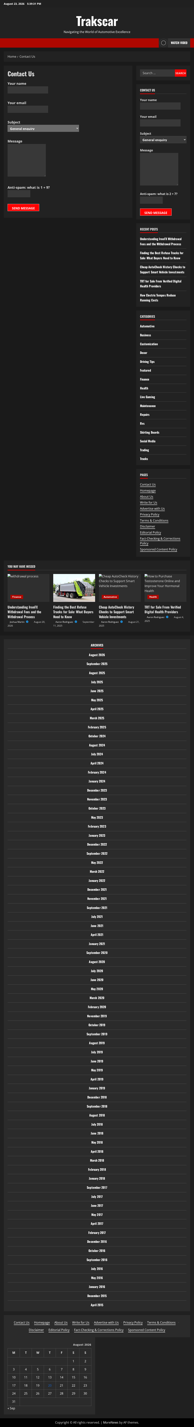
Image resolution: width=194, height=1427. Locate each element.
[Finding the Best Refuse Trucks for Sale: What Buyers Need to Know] (74, 588)
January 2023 (97, 835)
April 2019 (97, 1079)
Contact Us (148, 484)
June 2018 (97, 1133)
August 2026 (97, 655)
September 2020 (96, 952)
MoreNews (110, 1422)
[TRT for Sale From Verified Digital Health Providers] (165, 588)
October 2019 (96, 1025)
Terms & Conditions (154, 520)
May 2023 (97, 817)
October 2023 (97, 808)
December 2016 (97, 1241)
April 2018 (97, 1151)
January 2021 (97, 943)
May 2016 (97, 1277)
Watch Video (179, 42)
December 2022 (97, 844)
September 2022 (97, 853)
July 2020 (97, 971)
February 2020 (97, 1007)
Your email (17, 103)
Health (144, 388)
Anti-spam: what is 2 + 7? (159, 194)
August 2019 (97, 1043)
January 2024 (97, 781)
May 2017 (97, 1214)
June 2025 (97, 691)
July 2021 (97, 916)
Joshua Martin (17, 621)
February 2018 (97, 1169)
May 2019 (97, 1070)
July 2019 (97, 1052)
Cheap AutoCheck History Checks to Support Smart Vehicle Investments (116, 612)
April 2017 (97, 1223)
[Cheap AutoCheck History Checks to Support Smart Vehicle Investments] (120, 588)
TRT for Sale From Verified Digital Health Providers (163, 609)
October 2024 (97, 736)
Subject (14, 122)
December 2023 (97, 790)
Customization (149, 344)
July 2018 (97, 1124)
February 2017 (97, 1232)
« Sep (11, 1408)
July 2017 (97, 1196)
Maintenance (148, 405)
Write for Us (148, 502)
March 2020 (97, 997)
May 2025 (97, 700)
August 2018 (97, 1115)
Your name (17, 83)
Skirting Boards (150, 432)
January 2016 (97, 1286)
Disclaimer (147, 526)
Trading (144, 450)
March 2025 (97, 718)
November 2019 (97, 1016)
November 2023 (97, 799)
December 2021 (97, 889)
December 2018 (97, 1097)
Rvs (142, 423)
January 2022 (97, 880)
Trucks (144, 458)
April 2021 (97, 934)
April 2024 (97, 763)
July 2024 (97, 754)
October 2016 (96, 1250)
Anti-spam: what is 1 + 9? (29, 187)
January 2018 (97, 1178)
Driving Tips (147, 361)
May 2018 (97, 1142)
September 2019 (97, 1034)
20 (50, 1385)
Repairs (145, 414)
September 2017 (97, 1187)
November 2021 (97, 898)
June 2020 (97, 979)
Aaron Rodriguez (65, 621)
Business (145, 335)
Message (15, 141)
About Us (146, 497)
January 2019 (97, 1088)
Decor (143, 352)
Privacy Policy (149, 514)
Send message (23, 208)
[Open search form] (155, 43)
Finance (144, 379)
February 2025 (97, 727)
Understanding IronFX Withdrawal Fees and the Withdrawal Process (24, 612)
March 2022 (97, 871)
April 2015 (97, 1305)
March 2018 (97, 1160)
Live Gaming (147, 397)
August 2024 (97, 745)
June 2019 (97, 1061)
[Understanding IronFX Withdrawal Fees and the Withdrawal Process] (28, 588)
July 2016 (97, 1268)
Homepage (148, 490)
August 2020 (97, 961)
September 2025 (97, 663)
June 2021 (97, 925)
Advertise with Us (152, 508)
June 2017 (97, 1205)
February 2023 (97, 826)
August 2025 (97, 673)
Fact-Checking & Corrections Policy (99, 1330)
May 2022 (97, 862)
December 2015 (97, 1295)
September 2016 (97, 1259)
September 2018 (97, 1106)
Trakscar (97, 20)
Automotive (147, 326)
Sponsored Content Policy (158, 549)
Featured (145, 370)
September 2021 (97, 907)
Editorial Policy (150, 532)
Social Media (147, 441)
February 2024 (97, 772)
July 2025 (97, 682)
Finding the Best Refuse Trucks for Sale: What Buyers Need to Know (73, 612)
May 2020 (97, 989)
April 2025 (97, 709)
